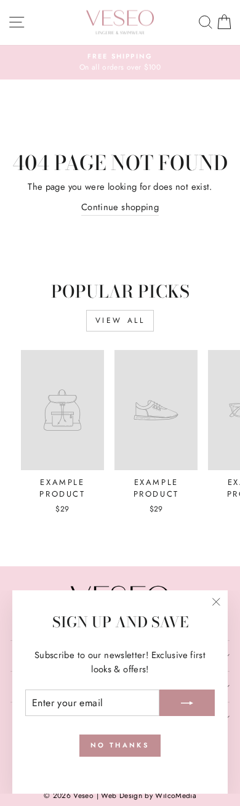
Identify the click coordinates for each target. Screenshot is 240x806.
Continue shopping (120, 207)
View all (120, 320)
